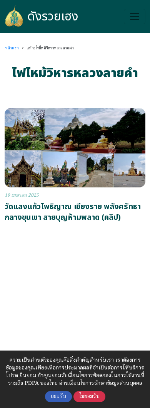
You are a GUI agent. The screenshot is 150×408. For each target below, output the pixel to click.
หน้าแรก (12, 48)
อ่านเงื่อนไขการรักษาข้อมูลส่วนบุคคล (100, 383)
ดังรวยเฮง (52, 16)
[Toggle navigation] (134, 16)
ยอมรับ (58, 397)
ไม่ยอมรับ (89, 397)
